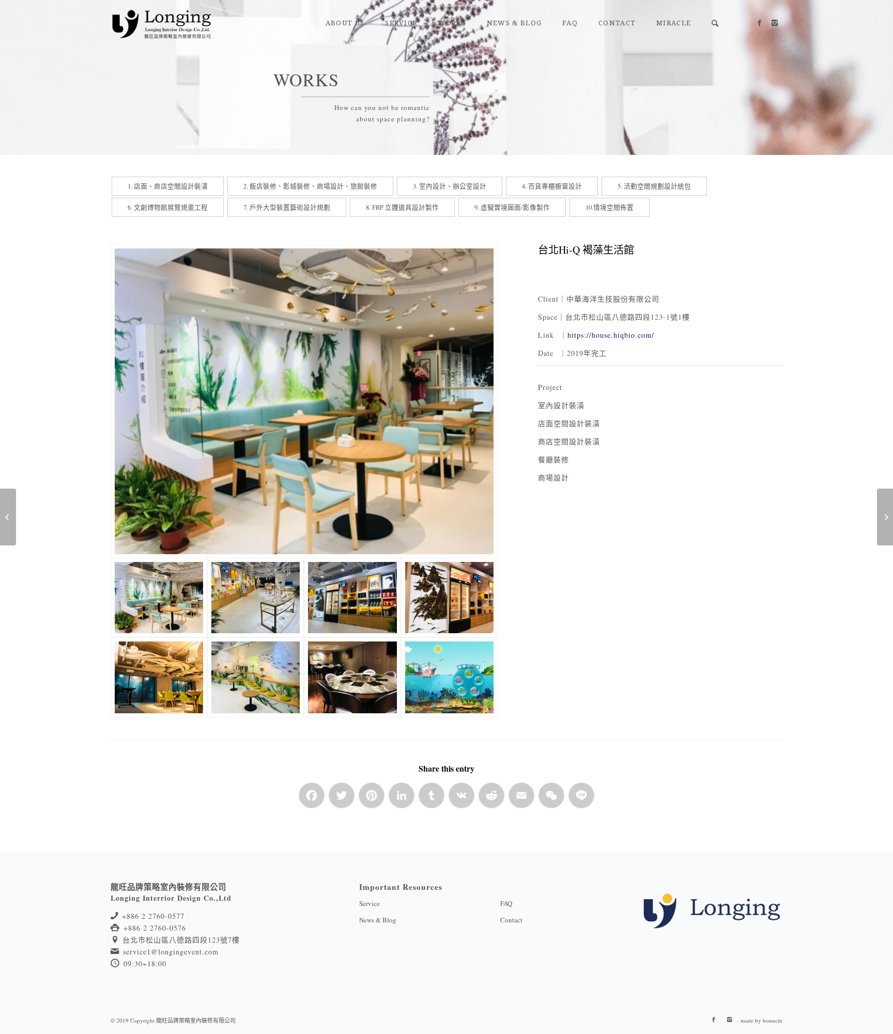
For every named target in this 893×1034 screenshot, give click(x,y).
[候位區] (255, 677)
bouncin (772, 1020)
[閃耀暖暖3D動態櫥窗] (8, 517)
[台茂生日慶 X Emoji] (885, 517)
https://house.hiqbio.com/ (610, 335)
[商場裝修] (304, 401)
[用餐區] (159, 677)
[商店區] (255, 597)
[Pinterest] (372, 800)
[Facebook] (759, 22)
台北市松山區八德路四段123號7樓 (181, 940)
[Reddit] (491, 800)
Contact (511, 920)
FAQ (506, 903)
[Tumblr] (431, 800)
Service (369, 903)
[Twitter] (342, 800)
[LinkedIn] (402, 800)
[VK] (461, 800)
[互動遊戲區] (449, 677)
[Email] (521, 800)
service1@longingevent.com (171, 952)
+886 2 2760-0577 (153, 916)
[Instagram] (774, 22)
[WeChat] (551, 800)
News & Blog (377, 920)
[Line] (581, 800)
